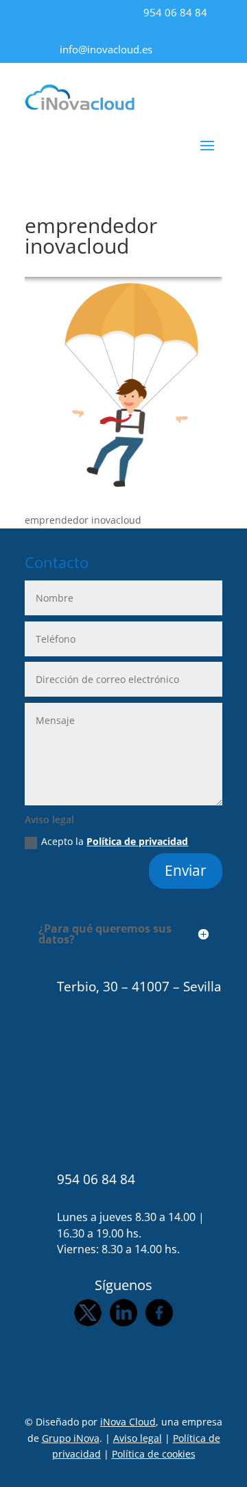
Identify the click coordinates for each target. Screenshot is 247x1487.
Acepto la (114, 841)
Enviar (186, 870)
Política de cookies (154, 1453)
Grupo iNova (70, 1438)
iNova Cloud (128, 1421)
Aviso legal (137, 1438)
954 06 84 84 (175, 12)
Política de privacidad (137, 841)
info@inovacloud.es (106, 49)
